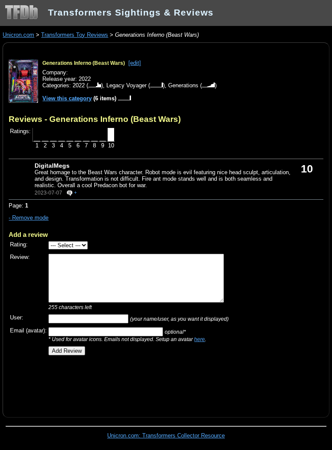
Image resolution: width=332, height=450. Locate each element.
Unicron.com (18, 35)
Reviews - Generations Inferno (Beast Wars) (95, 119)
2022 (79, 85)
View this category (67, 98)
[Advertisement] (110, 383)
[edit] (134, 63)
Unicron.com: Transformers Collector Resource (166, 435)
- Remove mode (28, 217)
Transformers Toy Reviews (74, 35)
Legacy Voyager (126, 85)
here (199, 339)
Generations (183, 85)
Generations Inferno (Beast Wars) (83, 63)
